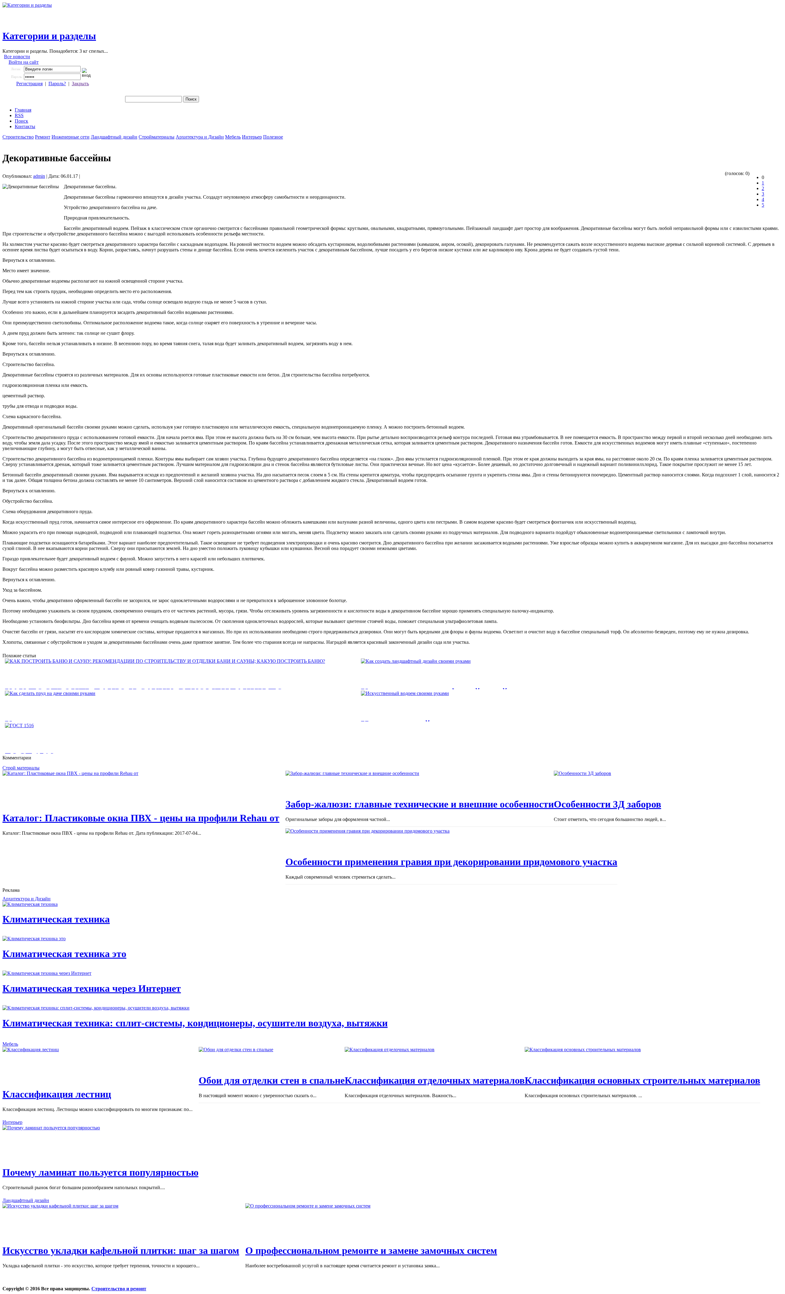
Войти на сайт (24, 62)
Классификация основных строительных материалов (642, 1080)
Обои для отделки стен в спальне (272, 1080)
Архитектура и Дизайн (200, 136)
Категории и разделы (49, 35)
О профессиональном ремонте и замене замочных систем (371, 1250)
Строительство (18, 136)
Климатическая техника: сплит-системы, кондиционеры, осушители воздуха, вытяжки (195, 1023)
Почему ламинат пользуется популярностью (100, 1172)
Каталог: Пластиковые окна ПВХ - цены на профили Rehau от (140, 817)
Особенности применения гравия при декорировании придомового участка (451, 861)
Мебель (233, 136)
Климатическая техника (56, 919)
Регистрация (29, 83)
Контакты (25, 126)
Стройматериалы (156, 136)
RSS (19, 115)
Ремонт (42, 136)
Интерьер (252, 136)
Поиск (21, 121)
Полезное (273, 136)
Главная (23, 110)
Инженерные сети (71, 136)
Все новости (17, 56)
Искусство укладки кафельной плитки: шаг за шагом (120, 1250)
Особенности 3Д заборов (607, 804)
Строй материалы (21, 767)
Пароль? (57, 83)
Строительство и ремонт (118, 1288)
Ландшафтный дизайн (114, 136)
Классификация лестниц (56, 1094)
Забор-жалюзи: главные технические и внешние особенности (419, 804)
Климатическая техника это (64, 953)
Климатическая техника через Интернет (91, 988)
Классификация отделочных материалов (435, 1080)
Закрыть (80, 83)
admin (39, 176)
